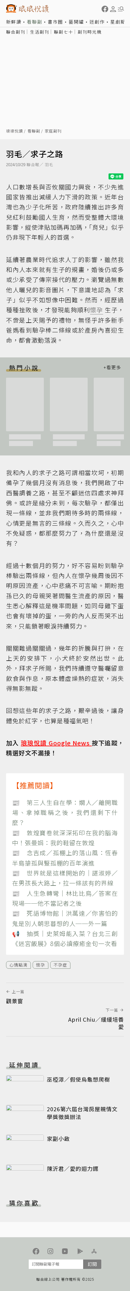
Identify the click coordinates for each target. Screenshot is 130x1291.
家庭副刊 (53, 131)
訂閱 (92, 1264)
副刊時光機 (90, 32)
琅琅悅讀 (14, 131)
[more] (112, 367)
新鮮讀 (13, 21)
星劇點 (118, 21)
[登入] (113, 9)
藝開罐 (76, 21)
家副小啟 (58, 1138)
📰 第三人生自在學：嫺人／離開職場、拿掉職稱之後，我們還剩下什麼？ (65, 812)
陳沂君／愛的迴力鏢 (73, 1168)
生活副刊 (39, 32)
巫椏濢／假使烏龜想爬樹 (78, 1079)
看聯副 (34, 21)
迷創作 (97, 21)
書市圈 (55, 21)
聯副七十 (63, 32)
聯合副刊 (15, 32)
